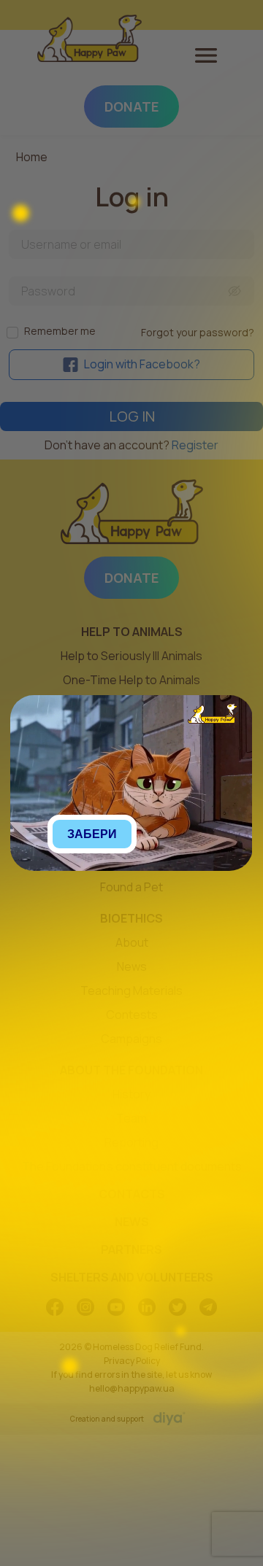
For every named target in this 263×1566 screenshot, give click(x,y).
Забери (92, 834)
